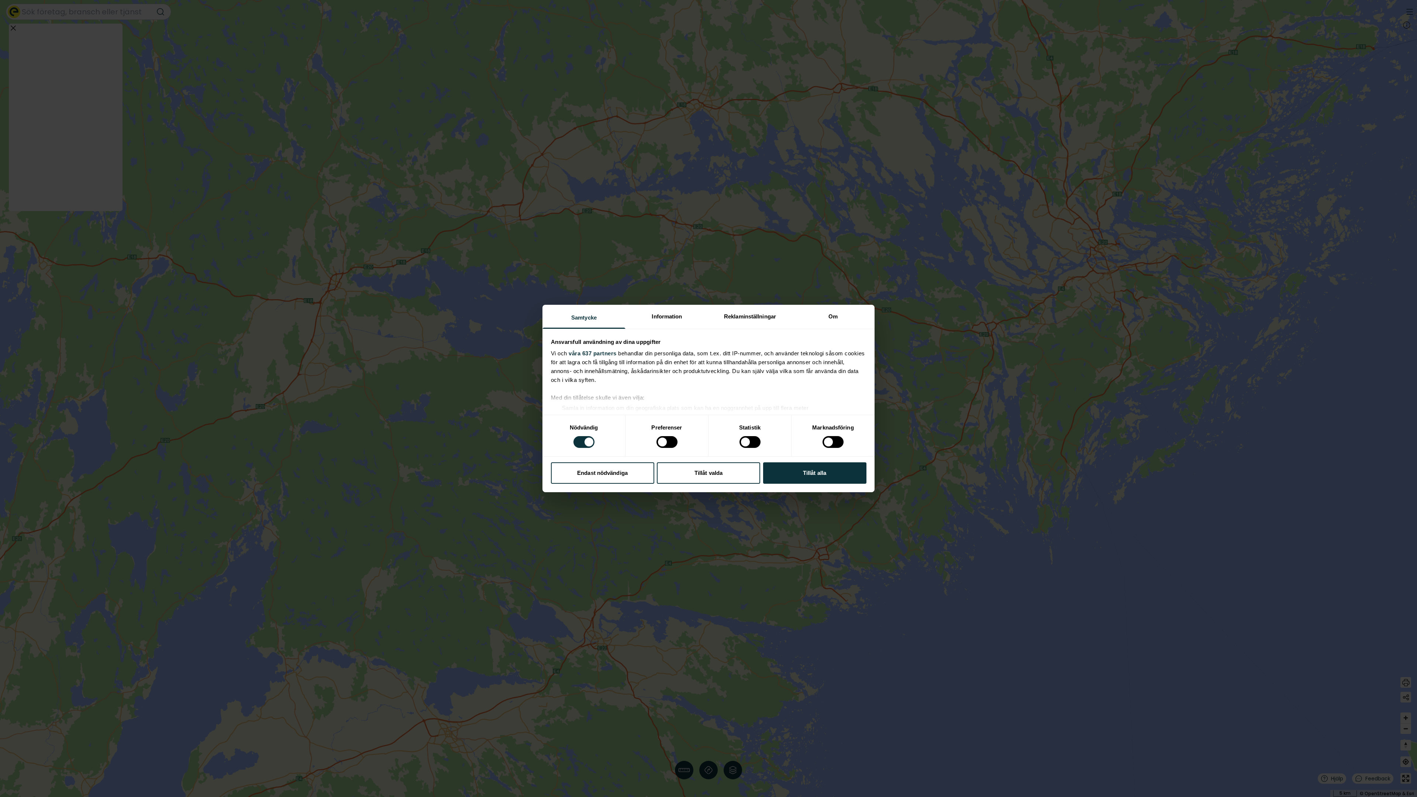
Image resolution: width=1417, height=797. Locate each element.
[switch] (667, 442)
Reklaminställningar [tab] (750, 316)
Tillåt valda (708, 473)
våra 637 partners (593, 353)
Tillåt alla (814, 473)
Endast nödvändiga (602, 473)
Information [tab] (667, 316)
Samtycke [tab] (584, 317)
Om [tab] (833, 316)
